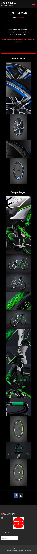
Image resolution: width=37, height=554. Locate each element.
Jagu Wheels (8, 2)
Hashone (19, 550)
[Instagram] (21, 495)
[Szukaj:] (9, 538)
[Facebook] (16, 495)
